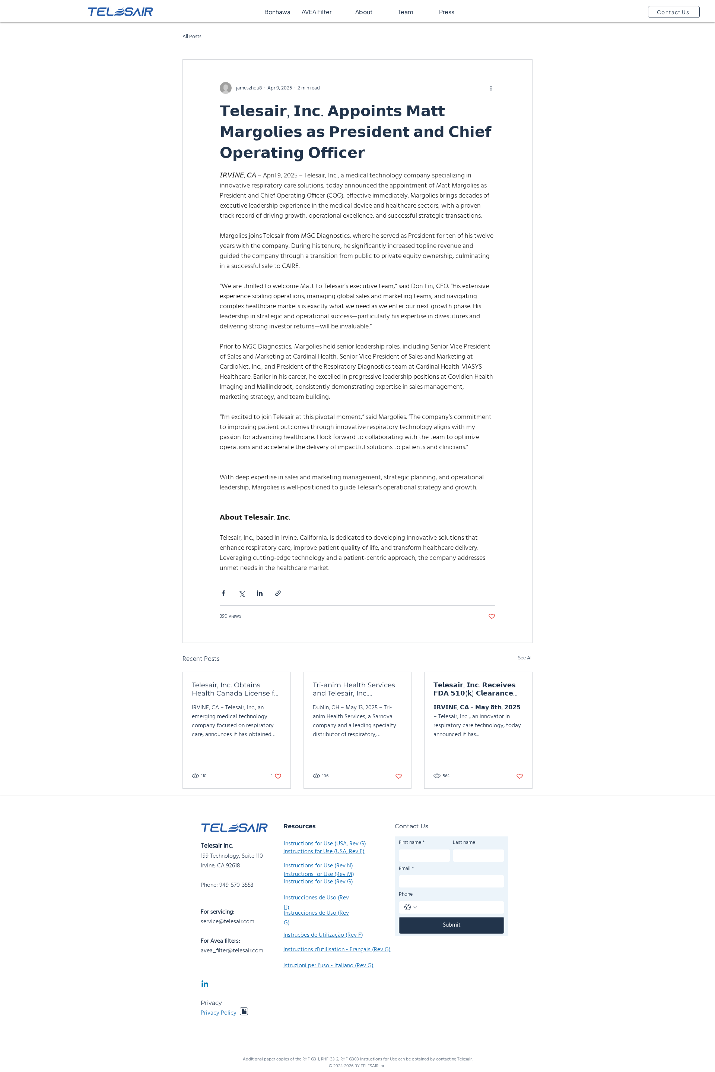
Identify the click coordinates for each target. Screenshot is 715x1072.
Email (406, 869)
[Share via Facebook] (223, 593)
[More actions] (490, 87)
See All (525, 658)
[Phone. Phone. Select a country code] (410, 907)
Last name (464, 842)
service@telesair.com (227, 922)
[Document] (244, 1011)
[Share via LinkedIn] (259, 593)
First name (412, 842)
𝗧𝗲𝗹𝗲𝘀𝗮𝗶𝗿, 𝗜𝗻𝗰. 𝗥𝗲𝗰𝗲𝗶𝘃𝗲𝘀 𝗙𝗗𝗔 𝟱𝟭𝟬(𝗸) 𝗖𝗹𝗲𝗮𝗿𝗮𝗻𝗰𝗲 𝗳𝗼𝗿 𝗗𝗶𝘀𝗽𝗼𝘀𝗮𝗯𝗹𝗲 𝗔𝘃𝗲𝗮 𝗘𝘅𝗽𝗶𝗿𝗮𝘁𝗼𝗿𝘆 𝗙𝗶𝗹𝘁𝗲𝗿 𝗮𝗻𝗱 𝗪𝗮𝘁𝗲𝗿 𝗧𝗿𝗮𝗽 (474, 689)
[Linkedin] (205, 984)
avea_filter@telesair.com (232, 951)
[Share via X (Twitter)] (241, 593)
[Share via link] (278, 593)
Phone (406, 894)
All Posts (191, 37)
